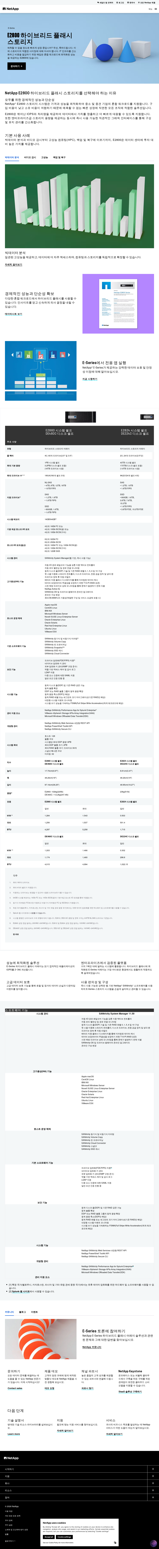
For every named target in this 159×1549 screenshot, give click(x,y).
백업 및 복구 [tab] (59, 157)
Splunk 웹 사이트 (21, 1291)
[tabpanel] (79, 213)
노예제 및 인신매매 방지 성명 (16, 1529)
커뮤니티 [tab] (9, 1311)
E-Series (11, 28)
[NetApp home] (10, 9)
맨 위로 (16, 934)
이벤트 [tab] (34, 1311)
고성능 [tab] (44, 157)
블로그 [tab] (22, 1311)
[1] (111, 1167)
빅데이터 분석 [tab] (12, 157)
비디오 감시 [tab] (30, 157)
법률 (6, 1534)
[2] (133, 1266)
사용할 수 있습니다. (38, 913)
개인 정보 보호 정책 (12, 1515)
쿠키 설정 (8, 1525)
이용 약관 (8, 1511)
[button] (153, 9)
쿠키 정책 (8, 1520)
